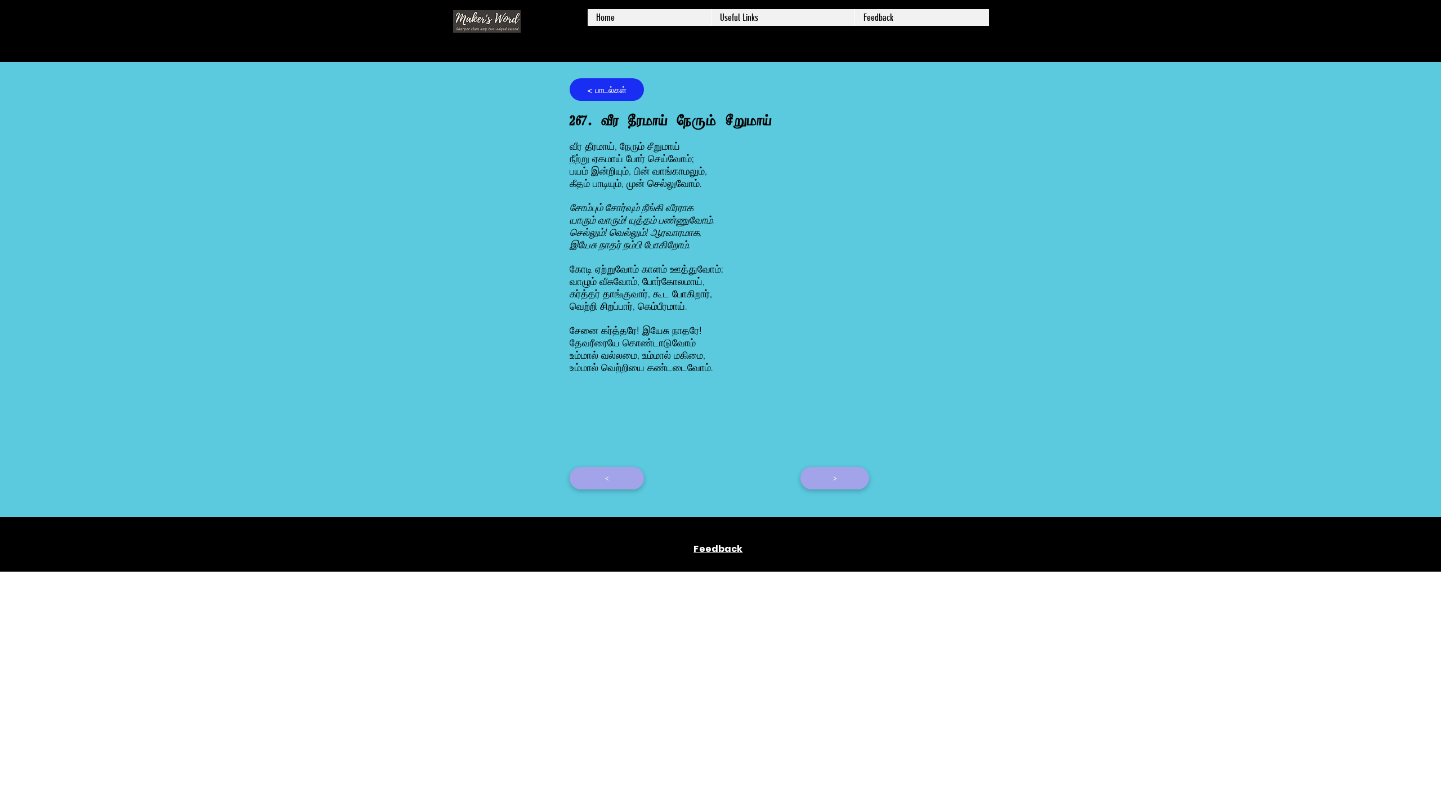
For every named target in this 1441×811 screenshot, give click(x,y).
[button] (782, 17)
